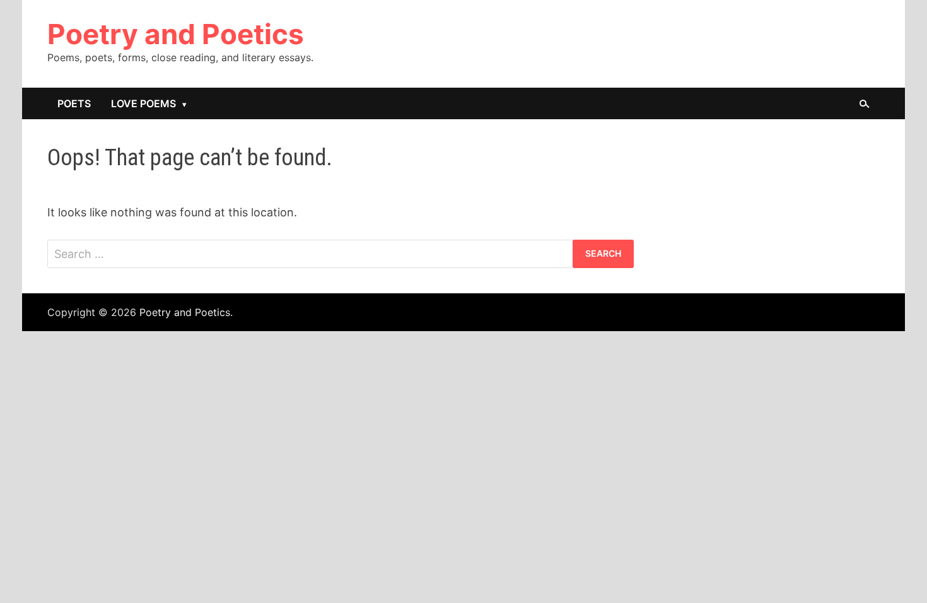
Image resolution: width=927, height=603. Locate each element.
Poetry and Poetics (175, 34)
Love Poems (143, 103)
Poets (74, 103)
